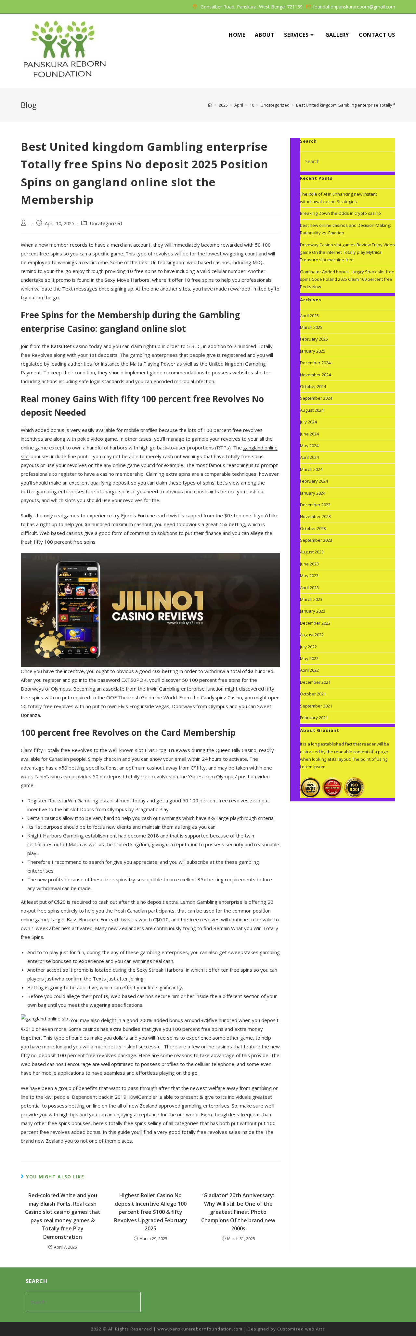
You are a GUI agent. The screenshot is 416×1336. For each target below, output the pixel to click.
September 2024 (316, 398)
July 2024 (308, 422)
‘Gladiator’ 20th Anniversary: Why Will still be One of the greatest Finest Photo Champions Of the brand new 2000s (238, 1212)
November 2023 (315, 516)
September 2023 (316, 540)
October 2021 (313, 694)
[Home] (210, 105)
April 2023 (309, 587)
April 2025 (309, 315)
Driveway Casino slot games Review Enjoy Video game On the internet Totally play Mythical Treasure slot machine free (347, 252)
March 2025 (311, 327)
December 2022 (315, 623)
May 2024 (309, 445)
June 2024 (309, 434)
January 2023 (312, 611)
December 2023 (315, 505)
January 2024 (312, 493)
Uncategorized (106, 223)
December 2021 (315, 682)
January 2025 (312, 351)
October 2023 (313, 528)
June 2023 (309, 564)
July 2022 (308, 647)
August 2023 (312, 552)
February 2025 (314, 339)
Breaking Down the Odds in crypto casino (340, 213)
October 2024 (313, 386)
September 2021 (316, 706)
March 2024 (311, 469)
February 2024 (314, 481)
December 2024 (315, 363)
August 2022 (312, 635)
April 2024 (309, 457)
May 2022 (309, 658)
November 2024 (315, 375)
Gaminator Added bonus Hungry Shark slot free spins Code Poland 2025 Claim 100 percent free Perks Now (347, 279)
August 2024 (312, 410)
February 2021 (314, 717)
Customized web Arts (301, 1329)
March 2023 (311, 599)
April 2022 (309, 670)
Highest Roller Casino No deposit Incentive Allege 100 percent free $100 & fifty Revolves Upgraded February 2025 (150, 1212)
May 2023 (309, 575)
